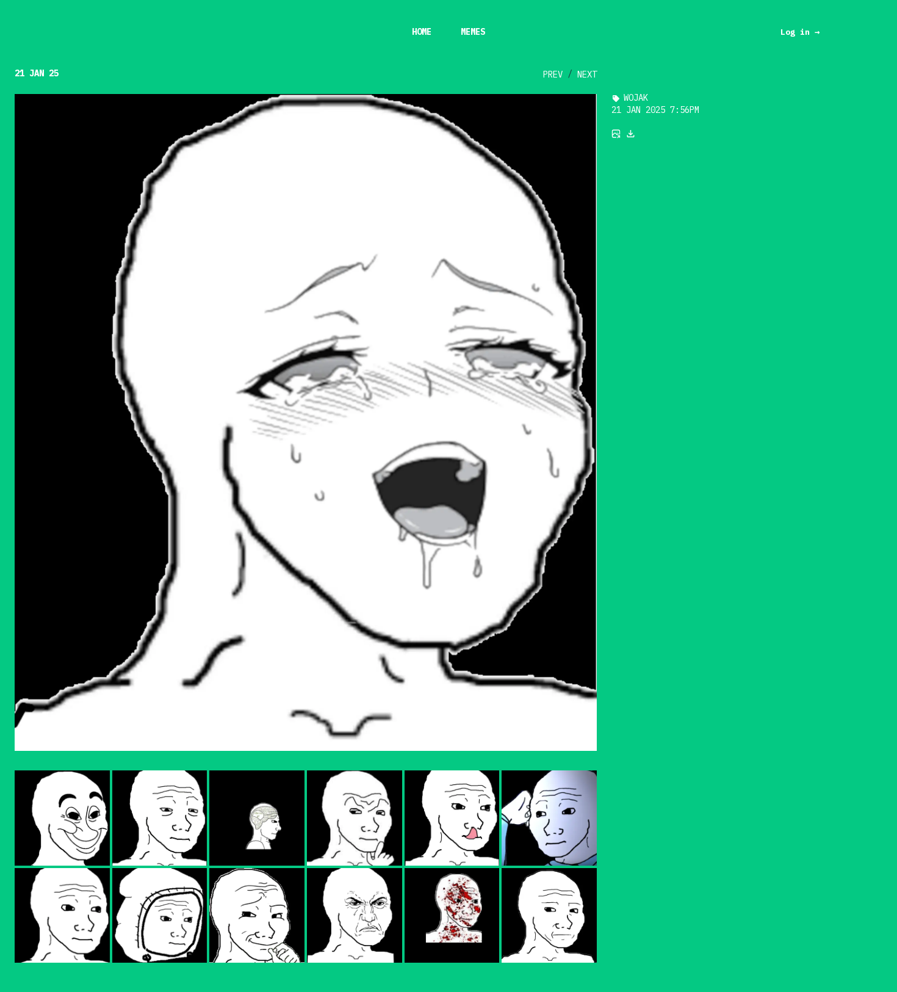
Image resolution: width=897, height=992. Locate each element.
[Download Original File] (631, 134)
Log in (800, 31)
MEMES (473, 31)
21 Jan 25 (37, 73)
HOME (421, 31)
